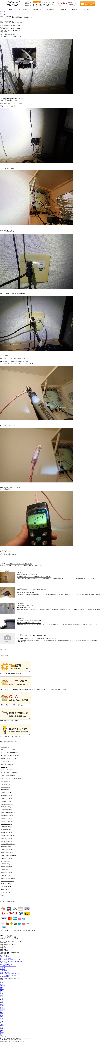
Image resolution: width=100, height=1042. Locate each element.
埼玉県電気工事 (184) (5, 787)
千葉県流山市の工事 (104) (7, 798)
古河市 (2, 1001)
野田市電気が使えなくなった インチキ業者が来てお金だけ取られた (37, 638)
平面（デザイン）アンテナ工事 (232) (9, 750)
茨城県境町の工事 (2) (5, 864)
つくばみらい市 (4, 999)
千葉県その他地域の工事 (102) (8, 812)
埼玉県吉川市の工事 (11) (6, 818)
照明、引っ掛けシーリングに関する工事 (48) (11, 778)
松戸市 (2, 990)
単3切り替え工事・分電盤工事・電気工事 (11, 961)
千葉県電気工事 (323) (5, 784)
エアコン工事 (3, 962)
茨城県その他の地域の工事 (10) (8, 878)
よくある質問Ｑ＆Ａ (5, 972)
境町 (1, 1012)
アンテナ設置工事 (4, 956)
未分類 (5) (3, 895)
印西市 (2, 989)
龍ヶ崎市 (2, 1009)
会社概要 (74, 9)
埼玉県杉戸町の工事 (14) (6, 841)
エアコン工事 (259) (5, 761)
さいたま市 (3, 1036)
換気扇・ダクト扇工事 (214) (7, 764)
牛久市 (2, 1007)
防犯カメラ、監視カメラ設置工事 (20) (9, 772)
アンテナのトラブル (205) (7, 769)
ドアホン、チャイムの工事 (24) (8, 775)
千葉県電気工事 (18, 17)
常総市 (2, 1004)
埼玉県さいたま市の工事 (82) (7, 835)
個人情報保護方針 (4, 976)
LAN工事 (12, 17)
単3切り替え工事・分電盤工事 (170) (9, 758)
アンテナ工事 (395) (5, 747)
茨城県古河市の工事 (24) (6, 858)
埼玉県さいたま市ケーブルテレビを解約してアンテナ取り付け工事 (24, 565)
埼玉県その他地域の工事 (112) (8, 844)
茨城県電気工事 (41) (5, 789)
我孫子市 (2, 986)
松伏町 (2, 1018)
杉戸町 (2, 1030)
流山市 (2, 984)
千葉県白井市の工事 (41, 589)
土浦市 (2, 1010)
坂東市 (2, 995)
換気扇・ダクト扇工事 (22, 574)
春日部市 (2, 1015)
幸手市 (2, 1027)
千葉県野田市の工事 (28, 17)
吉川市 (2, 1016)
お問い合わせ (87, 9)
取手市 (2, 1005)
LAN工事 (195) (4, 767)
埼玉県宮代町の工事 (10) (6, 826)
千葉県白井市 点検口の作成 (25, 592)
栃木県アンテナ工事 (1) (6, 883)
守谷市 (2, 996)
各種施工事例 (51, 9)
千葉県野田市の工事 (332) (7, 795)
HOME (11, 9)
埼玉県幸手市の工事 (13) (6, 832)
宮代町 (2, 1021)
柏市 (1, 981)
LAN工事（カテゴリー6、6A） (8, 966)
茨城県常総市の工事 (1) (6, 861)
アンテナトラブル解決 (6, 958)
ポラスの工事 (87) (5, 889)
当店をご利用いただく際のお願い (9, 975)
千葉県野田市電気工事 (23, 607)
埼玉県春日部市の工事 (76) (7, 815)
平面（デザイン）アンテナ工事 (24, 620)
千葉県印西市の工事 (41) (6, 809)
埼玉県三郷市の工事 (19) (6, 838)
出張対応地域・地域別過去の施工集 (9, 973)
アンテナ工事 (23, 9)
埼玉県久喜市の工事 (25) (6, 829)
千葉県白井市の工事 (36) (6, 807)
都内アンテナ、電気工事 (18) (7, 881)
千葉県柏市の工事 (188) (6, 792)
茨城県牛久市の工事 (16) (6, 872)
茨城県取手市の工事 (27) (6, 866)
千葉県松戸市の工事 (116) (7, 804)
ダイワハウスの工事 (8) (6, 892)
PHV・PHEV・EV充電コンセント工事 (10, 959)
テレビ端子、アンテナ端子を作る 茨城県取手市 (19, 564)
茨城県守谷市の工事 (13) (6, 849)
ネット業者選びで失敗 (22, 635)
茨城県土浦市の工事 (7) (6, 875)
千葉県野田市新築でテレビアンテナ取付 (29, 623)
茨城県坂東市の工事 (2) (6, 846)
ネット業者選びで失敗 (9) (7, 781)
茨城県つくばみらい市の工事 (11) (8, 855)
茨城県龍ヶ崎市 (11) (5, 869)
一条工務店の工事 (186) (6, 886)
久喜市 (2, 1025)
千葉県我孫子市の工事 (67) (7, 801)
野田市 (2, 982)
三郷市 (2, 1032)
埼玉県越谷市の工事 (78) (6, 824)
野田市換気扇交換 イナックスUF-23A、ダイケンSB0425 (34, 577)
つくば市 (2, 998)
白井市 (2, 987)
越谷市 (2, 1019)
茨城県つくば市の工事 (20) (7, 852)
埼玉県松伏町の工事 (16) (6, 821)
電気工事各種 (37, 9)
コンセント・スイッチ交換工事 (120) (9, 752)
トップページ (3, 955)
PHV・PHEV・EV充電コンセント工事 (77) (10, 755)
